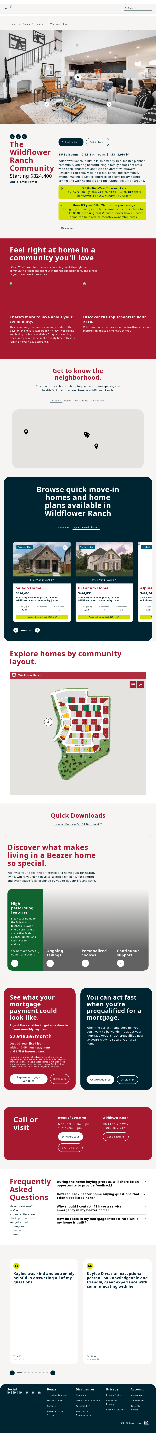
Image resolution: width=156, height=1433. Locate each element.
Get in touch (97, 142)
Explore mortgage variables (28, 1078)
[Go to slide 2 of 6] (26, 630)
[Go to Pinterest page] (40, 1393)
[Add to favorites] (65, 547)
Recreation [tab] (98, 400)
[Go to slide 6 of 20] (28, 1372)
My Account (137, 1395)
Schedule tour (71, 142)
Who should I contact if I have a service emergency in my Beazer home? (89, 1208)
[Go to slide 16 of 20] (42, 1372)
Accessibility (83, 1405)
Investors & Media (57, 1395)
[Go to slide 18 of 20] (44, 1372)
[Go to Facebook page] (9, 1393)
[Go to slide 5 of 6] (30, 630)
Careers (51, 1405)
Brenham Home (93, 587)
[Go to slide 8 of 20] (31, 1372)
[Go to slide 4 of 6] (29, 630)
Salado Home (28, 587)
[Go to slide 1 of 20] (19, 1372)
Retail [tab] (67, 400)
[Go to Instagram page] (15, 1393)
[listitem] (42, 582)
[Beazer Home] (16, 8)
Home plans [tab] (64, 527)
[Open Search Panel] (125, 8)
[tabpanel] (78, 438)
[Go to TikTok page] (22, 1393)
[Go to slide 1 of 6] (23, 630)
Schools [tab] (56, 400)
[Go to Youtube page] (34, 1393)
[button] (96, 446)
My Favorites (138, 1400)
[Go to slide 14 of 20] (39, 1372)
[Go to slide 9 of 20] (32, 1372)
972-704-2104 (70, 1147)
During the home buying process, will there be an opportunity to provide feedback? (98, 1183)
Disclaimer (68, 228)
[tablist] (78, 400)
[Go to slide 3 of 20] (24, 1372)
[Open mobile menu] (6, 8)
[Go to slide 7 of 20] (29, 1372)
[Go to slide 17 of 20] (43, 1372)
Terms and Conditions (88, 1400)
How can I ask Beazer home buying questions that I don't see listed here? (98, 1196)
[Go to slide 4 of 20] (25, 1372)
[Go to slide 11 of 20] (35, 1372)
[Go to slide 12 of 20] (36, 1372)
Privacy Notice (114, 1395)
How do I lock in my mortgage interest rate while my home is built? (97, 1220)
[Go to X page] (28, 1393)
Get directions (116, 1136)
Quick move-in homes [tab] (86, 527)
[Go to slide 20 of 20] (47, 1372)
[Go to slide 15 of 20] (40, 1372)
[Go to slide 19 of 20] (46, 1372)
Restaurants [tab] (81, 400)
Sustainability (54, 1400)
